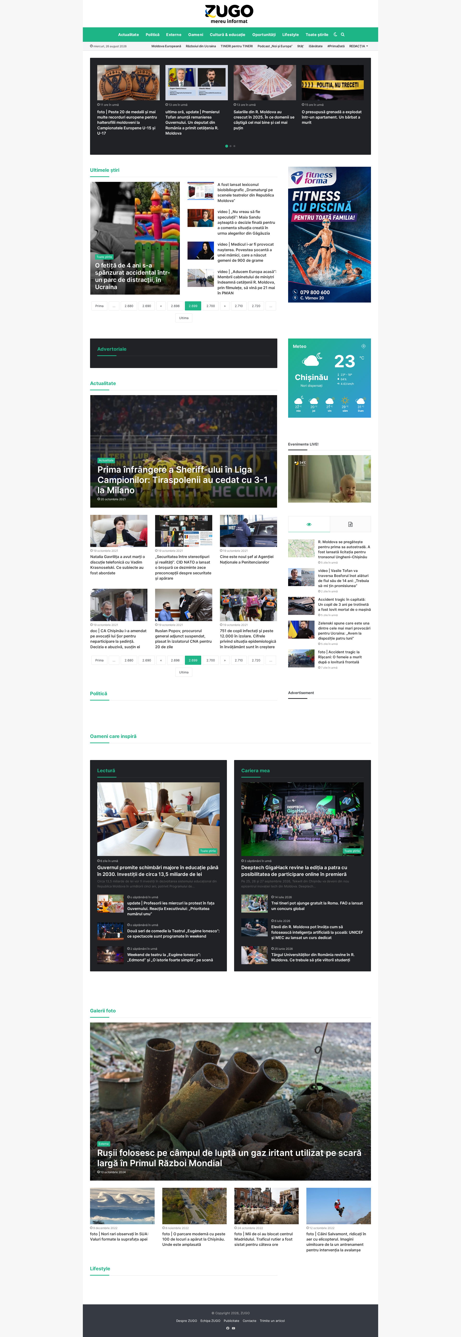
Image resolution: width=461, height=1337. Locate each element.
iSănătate (316, 46)
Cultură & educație (228, 34)
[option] (229, 13)
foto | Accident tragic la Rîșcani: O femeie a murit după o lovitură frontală (340, 657)
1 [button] (226, 146)
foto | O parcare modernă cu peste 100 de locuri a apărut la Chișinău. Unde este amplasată (193, 1239)
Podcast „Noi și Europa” (275, 46)
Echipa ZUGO (210, 1321)
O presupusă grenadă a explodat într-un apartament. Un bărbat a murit (332, 117)
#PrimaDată (336, 46)
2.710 (239, 306)
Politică (153, 34)
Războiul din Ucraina (201, 46)
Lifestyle (290, 34)
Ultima (183, 318)
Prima (99, 306)
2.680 (129, 306)
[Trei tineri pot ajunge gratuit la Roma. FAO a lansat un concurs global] (254, 904)
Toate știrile (317, 34)
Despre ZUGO (186, 1321)
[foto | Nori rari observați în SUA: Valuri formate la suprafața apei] (122, 1206)
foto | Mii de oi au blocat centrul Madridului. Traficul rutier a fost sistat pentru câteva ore (263, 1239)
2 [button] (230, 146)
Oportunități (264, 34)
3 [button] (234, 146)
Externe (173, 34)
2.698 (175, 306)
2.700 (210, 306)
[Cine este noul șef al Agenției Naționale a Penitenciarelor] (248, 531)
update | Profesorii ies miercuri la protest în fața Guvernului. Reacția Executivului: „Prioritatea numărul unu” (170, 908)
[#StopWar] (229, 14)
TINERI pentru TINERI (237, 46)
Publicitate (231, 1321)
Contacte (249, 1321)
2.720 (256, 306)
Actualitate (128, 34)
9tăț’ (300, 46)
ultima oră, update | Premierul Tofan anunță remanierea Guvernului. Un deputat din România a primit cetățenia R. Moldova (192, 122)
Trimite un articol (272, 1321)
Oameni (195, 34)
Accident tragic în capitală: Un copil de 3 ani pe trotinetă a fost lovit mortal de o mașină (344, 604)
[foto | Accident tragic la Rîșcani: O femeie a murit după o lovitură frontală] (301, 658)
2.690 (146, 306)
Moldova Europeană (166, 46)
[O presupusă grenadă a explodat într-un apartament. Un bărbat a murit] (333, 82)
